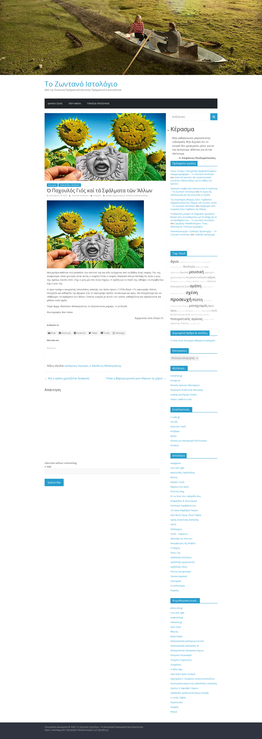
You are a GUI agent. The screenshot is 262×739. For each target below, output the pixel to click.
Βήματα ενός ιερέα (179, 486)
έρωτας (184, 272)
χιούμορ (180, 311)
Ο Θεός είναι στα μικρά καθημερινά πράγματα (192, 340)
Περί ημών (75, 103)
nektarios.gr (176, 622)
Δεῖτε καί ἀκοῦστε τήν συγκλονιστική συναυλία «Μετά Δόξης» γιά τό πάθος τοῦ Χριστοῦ (191, 180)
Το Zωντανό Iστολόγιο (81, 83)
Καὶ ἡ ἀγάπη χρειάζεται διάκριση (67, 378)
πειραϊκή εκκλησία (196, 277)
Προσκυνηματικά (178, 576)
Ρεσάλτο (174, 445)
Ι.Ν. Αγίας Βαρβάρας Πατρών (184, 510)
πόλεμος (203, 281)
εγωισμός (181, 281)
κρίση (211, 319)
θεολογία (189, 266)
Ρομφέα (174, 707)
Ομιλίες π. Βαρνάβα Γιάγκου (184, 688)
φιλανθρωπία (193, 262)
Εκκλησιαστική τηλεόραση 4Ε (184, 645)
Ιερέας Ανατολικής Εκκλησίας (184, 519)
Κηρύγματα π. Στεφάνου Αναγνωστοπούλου (192, 678)
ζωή (206, 266)
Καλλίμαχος (176, 529)
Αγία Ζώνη (175, 626)
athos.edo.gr (176, 608)
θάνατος (211, 281)
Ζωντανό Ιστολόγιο (80, 195)
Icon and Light (177, 467)
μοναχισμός (198, 305)
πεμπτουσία (176, 306)
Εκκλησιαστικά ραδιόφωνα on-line (187, 641)
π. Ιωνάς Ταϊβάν (178, 697)
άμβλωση (174, 272)
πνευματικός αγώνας (186, 319)
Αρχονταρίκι (176, 636)
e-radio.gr (175, 417)
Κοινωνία (52, 185)
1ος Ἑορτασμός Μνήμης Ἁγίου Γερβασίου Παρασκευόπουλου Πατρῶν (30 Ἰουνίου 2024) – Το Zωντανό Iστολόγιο (193, 202)
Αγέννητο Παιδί (178, 426)
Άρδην (173, 435)
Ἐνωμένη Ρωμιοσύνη (180, 659)
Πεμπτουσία (176, 702)
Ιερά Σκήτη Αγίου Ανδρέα (182, 674)
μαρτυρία (209, 272)
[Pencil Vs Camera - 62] (95, 202)
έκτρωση (200, 267)
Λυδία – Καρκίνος (179, 533)
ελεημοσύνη (207, 287)
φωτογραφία (195, 323)
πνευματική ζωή (179, 286)
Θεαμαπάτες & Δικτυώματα (183, 500)
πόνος (189, 281)
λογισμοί (119, 195)
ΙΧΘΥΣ (173, 524)
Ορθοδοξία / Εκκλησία (69, 185)
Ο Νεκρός (175, 548)
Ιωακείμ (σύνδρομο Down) (183, 394)
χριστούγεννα (177, 277)
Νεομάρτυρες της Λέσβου (183, 543)
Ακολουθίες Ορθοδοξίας (182, 472)
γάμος (211, 277)
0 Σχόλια (97, 195)
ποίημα (173, 281)
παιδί (214, 310)
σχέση (192, 292)
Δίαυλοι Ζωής (55, 103)
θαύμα (185, 306)
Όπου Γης (175, 552)
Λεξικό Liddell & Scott (181, 399)
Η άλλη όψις (176, 669)
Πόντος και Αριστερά (180, 571)
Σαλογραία (175, 581)
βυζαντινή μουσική (180, 314)
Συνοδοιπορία (177, 585)
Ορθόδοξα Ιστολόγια (180, 557)
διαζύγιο (197, 311)
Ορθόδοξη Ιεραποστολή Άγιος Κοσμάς (189, 692)
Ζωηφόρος (175, 664)
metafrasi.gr (176, 375)
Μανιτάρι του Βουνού (181, 538)
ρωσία (206, 314)
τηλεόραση (207, 300)
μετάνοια (189, 311)
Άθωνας (174, 631)
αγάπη (195, 286)
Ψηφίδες (174, 590)
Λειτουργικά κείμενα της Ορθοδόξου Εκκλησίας (193, 683)
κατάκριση (110, 195)
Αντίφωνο (175, 380)
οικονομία (205, 311)
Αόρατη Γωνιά (177, 482)
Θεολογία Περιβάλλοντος (183, 505)
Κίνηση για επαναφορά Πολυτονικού (188, 440)
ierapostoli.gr (176, 617)
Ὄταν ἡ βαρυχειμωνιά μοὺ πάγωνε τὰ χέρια (136, 378)
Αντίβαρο (175, 431)
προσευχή (180, 299)
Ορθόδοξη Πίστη (178, 566)
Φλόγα (173, 711)
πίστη (197, 299)
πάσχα (205, 319)
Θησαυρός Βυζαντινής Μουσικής (186, 389)
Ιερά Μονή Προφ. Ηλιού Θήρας (185, 515)
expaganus (175, 463)
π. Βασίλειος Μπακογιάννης (136, 195)
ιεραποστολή (196, 314)
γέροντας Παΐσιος (179, 323)
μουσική (196, 271)
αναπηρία (183, 262)
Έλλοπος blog (177, 491)
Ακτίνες (174, 477)
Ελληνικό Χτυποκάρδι (181, 655)
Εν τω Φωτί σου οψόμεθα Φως (185, 496)
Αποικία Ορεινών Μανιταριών (185, 385)
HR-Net (174, 421)
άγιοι (174, 261)
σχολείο (196, 281)
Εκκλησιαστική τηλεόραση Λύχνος (187, 650)
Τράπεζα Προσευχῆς (98, 103)
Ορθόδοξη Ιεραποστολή (182, 562)
